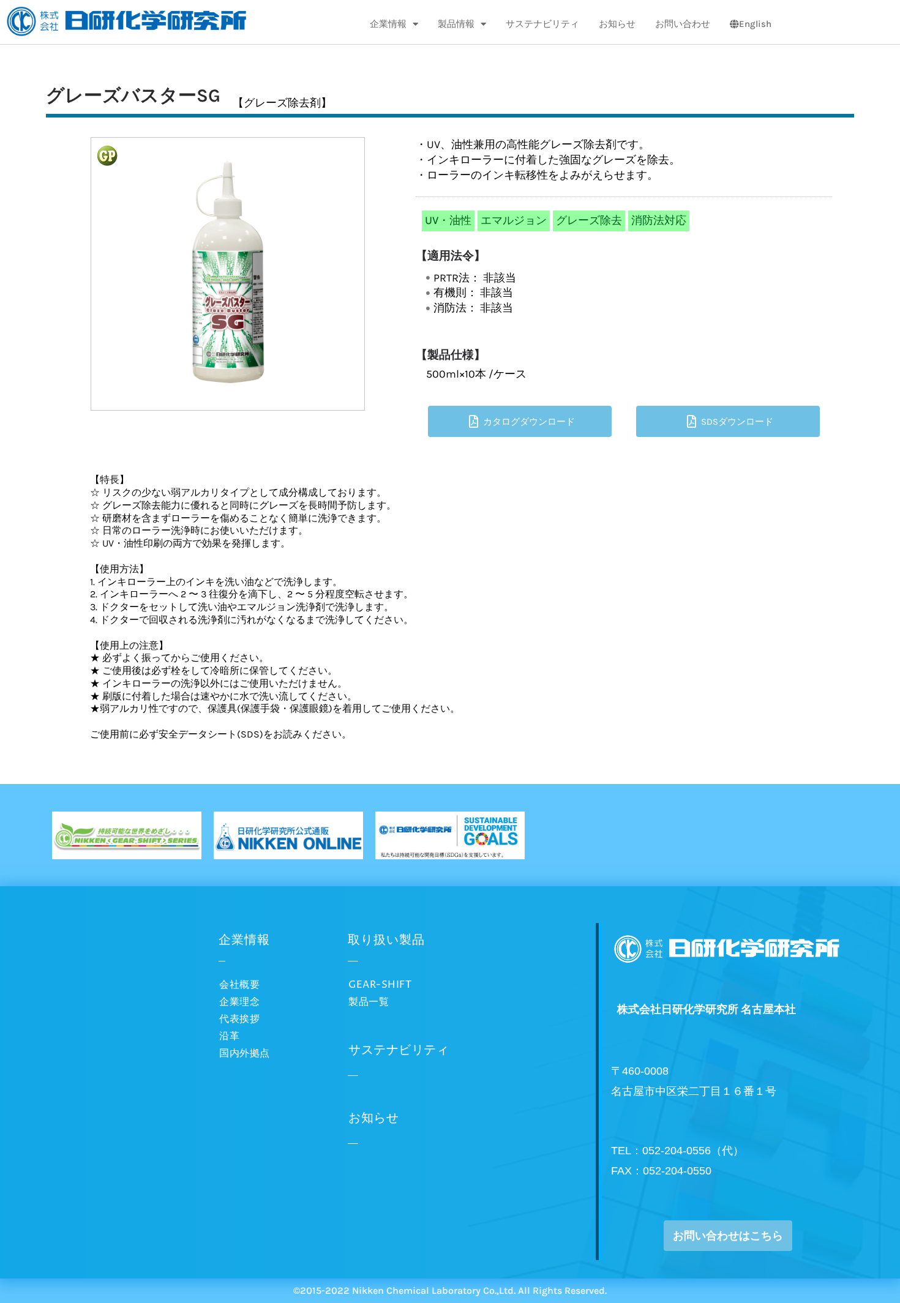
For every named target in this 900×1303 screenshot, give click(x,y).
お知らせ (617, 23)
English (755, 23)
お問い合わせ (682, 23)
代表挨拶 (239, 1019)
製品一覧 (368, 1002)
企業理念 (239, 1002)
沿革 (229, 1036)
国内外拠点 (244, 1053)
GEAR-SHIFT (379, 984)
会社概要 (239, 984)
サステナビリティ (542, 23)
